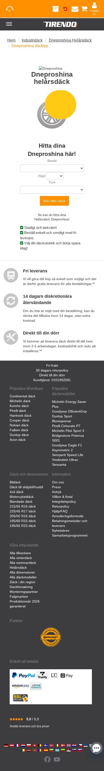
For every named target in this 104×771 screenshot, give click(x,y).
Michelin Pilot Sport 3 (68, 431)
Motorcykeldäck (22, 497)
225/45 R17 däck (23, 511)
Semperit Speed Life (67, 455)
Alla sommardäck (23, 563)
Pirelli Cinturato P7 (66, 426)
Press (56, 487)
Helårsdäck (18, 567)
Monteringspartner (24, 592)
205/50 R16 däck (23, 516)
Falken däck (19, 430)
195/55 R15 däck (23, 526)
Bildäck (15, 482)
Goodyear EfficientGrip (69, 411)
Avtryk (56, 492)
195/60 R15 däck (23, 521)
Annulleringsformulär (68, 516)
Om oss (58, 482)
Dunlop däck (19, 435)
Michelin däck (20, 401)
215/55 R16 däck (23, 506)
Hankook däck (20, 415)
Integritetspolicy (64, 501)
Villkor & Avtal (62, 497)
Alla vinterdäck (21, 558)
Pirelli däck (18, 411)
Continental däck (22, 396)
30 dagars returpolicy (52, 370)
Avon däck (18, 440)
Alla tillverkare (20, 553)
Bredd (52, 161)
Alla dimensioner (22, 572)
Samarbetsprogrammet (70, 535)
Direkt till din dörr (52, 375)
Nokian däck (19, 425)
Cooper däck (19, 420)
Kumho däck (19, 406)
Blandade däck (21, 501)
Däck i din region (22, 582)
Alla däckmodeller (23, 577)
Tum (52, 182)
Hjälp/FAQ (59, 511)
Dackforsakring (21, 587)
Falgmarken (19, 596)
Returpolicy (60, 506)
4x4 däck (16, 492)
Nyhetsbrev (60, 530)
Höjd (41, 176)
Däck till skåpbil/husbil (26, 487)
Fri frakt (52, 365)
